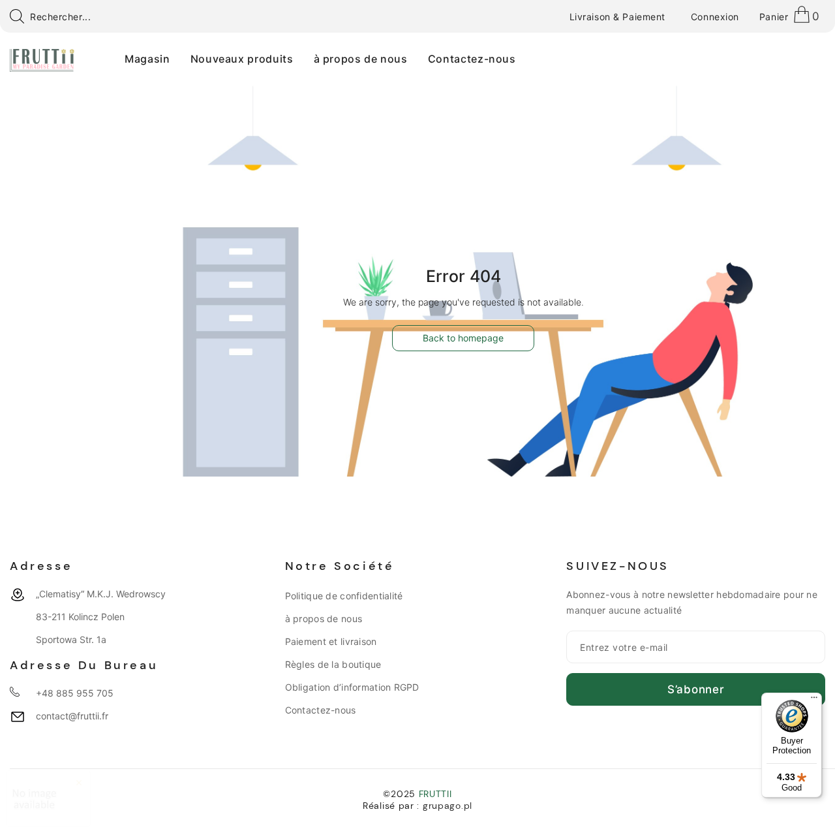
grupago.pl (447, 805)
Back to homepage (463, 337)
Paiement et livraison (331, 641)
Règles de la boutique (333, 664)
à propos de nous (323, 618)
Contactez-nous (320, 709)
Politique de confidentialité (344, 595)
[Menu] (814, 700)
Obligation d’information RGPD (352, 687)
